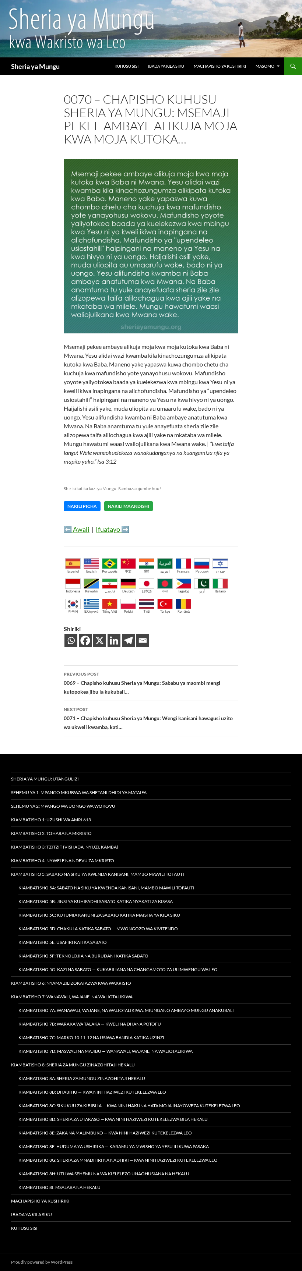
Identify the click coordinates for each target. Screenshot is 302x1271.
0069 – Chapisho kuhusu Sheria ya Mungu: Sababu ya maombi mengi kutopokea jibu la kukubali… (142, 683)
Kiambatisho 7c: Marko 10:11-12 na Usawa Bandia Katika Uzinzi (91, 1037)
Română (184, 611)
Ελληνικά (91, 611)
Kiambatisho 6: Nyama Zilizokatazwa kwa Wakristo (71, 983)
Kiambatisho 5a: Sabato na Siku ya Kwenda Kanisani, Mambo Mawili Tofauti (106, 888)
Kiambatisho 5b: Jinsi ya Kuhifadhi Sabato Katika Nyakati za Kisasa (95, 901)
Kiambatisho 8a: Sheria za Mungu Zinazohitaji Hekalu (81, 1078)
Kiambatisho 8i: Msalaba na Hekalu (59, 1187)
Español (73, 571)
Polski (128, 611)
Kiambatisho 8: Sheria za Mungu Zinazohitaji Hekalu (73, 1065)
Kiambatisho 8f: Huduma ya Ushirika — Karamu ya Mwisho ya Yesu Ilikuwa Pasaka (113, 1146)
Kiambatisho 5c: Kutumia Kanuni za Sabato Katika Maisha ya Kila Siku (99, 915)
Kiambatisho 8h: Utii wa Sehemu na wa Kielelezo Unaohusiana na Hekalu (103, 1173)
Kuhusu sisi (126, 66)
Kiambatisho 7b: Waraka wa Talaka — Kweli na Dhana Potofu (89, 1024)
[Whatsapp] (70, 640)
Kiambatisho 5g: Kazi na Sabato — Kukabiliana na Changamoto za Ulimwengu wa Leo (118, 969)
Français (183, 571)
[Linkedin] (114, 640)
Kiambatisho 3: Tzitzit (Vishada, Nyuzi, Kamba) (64, 847)
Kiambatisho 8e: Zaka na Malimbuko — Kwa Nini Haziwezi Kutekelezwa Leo (105, 1133)
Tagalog (183, 591)
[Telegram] (128, 640)
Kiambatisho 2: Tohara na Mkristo (51, 833)
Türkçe (165, 611)
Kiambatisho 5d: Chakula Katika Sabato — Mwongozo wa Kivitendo (98, 928)
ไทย (147, 611)
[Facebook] (85, 640)
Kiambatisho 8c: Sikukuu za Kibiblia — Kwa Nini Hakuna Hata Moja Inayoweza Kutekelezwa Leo (129, 1105)
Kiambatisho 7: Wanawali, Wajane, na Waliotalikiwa (72, 996)
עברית (220, 571)
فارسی (110, 591)
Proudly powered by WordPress (42, 1262)
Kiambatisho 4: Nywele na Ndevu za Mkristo (62, 860)
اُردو (202, 591)
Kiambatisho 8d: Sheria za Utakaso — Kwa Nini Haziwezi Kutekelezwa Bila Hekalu (113, 1119)
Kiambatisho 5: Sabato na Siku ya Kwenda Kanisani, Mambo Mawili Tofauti (97, 874)
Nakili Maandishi (128, 506)
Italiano (220, 591)
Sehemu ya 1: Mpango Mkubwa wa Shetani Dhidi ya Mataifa (79, 792)
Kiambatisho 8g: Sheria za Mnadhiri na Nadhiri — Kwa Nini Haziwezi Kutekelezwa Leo (118, 1160)
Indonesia (73, 591)
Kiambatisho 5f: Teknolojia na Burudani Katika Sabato (83, 956)
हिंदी (146, 571)
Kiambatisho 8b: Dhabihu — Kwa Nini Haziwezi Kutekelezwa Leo (92, 1092)
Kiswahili (91, 591)
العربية (165, 571)
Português (109, 571)
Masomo (265, 66)
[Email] (142, 640)
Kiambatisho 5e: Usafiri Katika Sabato (62, 942)
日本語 (147, 591)
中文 (128, 571)
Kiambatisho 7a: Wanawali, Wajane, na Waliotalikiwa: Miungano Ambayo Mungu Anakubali (126, 1010)
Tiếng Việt (109, 611)
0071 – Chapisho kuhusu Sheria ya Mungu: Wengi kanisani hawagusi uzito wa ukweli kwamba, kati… (148, 718)
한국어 (73, 611)
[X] (99, 640)
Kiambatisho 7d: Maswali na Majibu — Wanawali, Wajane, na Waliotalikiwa (105, 1051)
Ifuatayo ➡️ (112, 529)
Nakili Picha (82, 506)
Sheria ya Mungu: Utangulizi (45, 779)
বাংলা (165, 591)
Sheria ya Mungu (35, 66)
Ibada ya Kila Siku (166, 66)
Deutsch (128, 591)
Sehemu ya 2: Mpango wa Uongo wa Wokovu (63, 806)
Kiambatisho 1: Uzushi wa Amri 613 (51, 819)
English (91, 571)
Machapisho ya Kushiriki (220, 66)
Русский (202, 571)
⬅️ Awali (76, 529)
